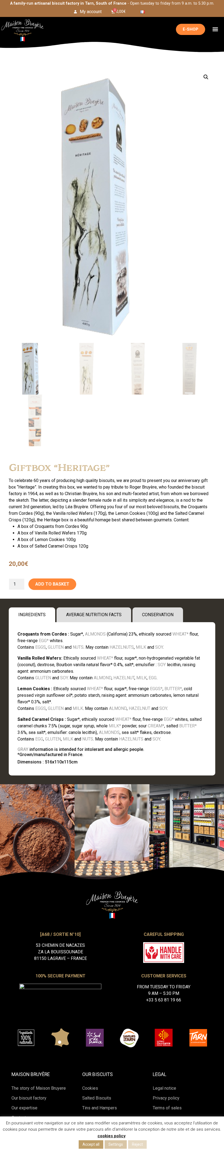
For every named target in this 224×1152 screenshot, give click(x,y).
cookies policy (111, 1135)
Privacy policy (166, 1098)
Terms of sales (167, 1107)
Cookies (90, 1088)
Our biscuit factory (28, 1098)
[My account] (75, 11)
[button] (215, 29)
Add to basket (52, 584)
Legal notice (164, 1088)
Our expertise (24, 1107)
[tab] (32, 614)
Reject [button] (137, 1144)
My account (91, 11)
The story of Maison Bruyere (38, 1088)
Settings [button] (115, 1144)
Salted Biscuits (96, 1098)
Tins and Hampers (99, 1107)
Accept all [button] (90, 1144)
